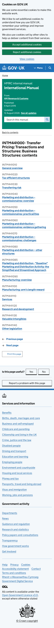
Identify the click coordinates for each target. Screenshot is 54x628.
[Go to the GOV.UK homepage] (13, 67)
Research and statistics (15, 529)
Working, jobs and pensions (17, 495)
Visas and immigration (14, 489)
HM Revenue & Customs (16, 98)
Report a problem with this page (27, 383)
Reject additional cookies (27, 52)
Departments (9, 513)
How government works (15, 546)
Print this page (14, 354)
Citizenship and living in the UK (19, 434)
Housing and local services (17, 473)
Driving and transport (14, 451)
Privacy (14, 564)
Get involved (9, 551)
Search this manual (17, 119)
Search (47, 119)
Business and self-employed (18, 423)
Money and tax (10, 478)
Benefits (6, 412)
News (5, 518)
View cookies (27, 59)
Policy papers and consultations (20, 535)
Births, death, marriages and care (21, 418)
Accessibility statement (15, 568)
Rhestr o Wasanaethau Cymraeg (20, 577)
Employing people (12, 462)
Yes (33, 371)
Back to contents (10, 132)
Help (5, 564)
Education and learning (15, 456)
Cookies (25, 564)
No (45, 371)
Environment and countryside (18, 467)
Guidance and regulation (16, 524)
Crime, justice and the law (16, 440)
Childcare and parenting (15, 429)
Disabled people (11, 445)
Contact (36, 568)
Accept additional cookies (27, 44)
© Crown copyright (27, 620)
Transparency (10, 540)
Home (5, 75)
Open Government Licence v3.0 (20, 595)
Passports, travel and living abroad (21, 484)
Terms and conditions (14, 572)
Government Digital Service (17, 581)
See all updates (28, 113)
